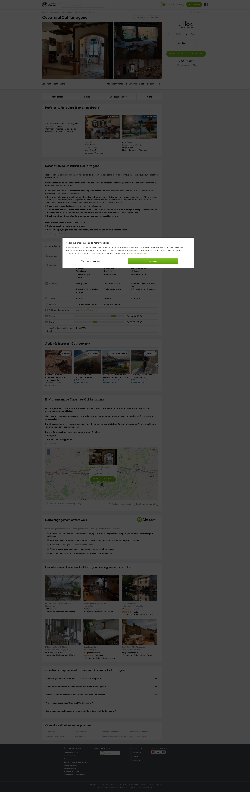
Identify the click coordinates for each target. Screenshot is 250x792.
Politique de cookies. (137, 253)
